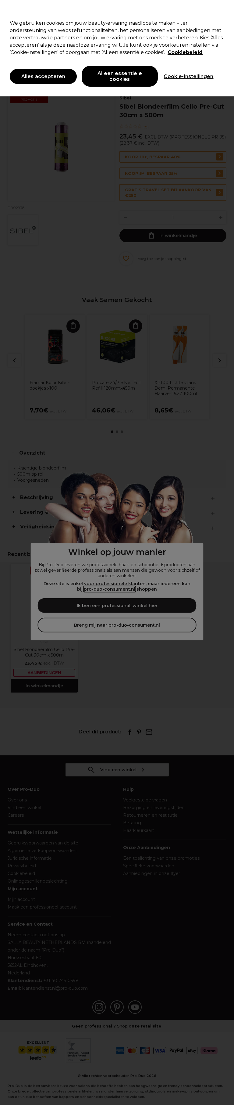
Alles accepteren (43, 76)
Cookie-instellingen (188, 76)
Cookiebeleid (185, 52)
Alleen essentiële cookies (120, 76)
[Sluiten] (224, 9)
